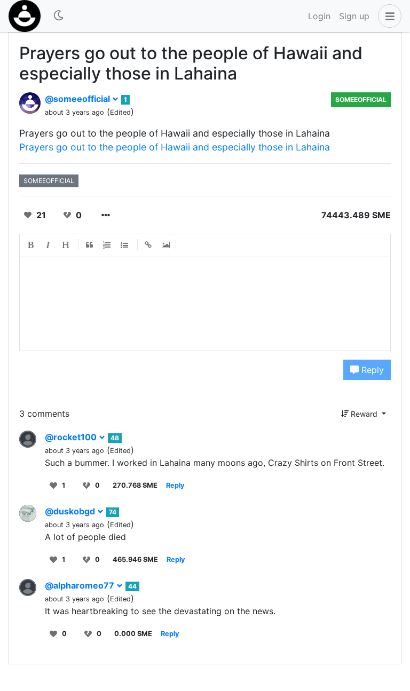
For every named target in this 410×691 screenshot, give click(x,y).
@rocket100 (72, 437)
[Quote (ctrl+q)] (89, 245)
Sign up (354, 16)
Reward (364, 413)
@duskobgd (71, 511)
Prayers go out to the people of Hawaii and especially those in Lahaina (174, 147)
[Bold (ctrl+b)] (30, 245)
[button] (387, 16)
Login (319, 16)
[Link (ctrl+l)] (148, 245)
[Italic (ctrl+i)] (48, 245)
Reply (371, 369)
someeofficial (361, 100)
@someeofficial (78, 98)
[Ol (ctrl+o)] (107, 245)
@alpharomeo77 (80, 585)
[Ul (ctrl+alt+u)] (124, 245)
